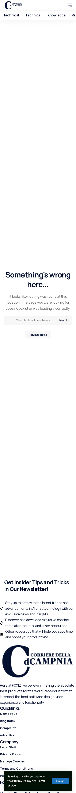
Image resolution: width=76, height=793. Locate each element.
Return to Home (38, 334)
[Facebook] (2, 788)
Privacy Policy (21, 781)
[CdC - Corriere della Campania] (13, 5)
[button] (60, 781)
